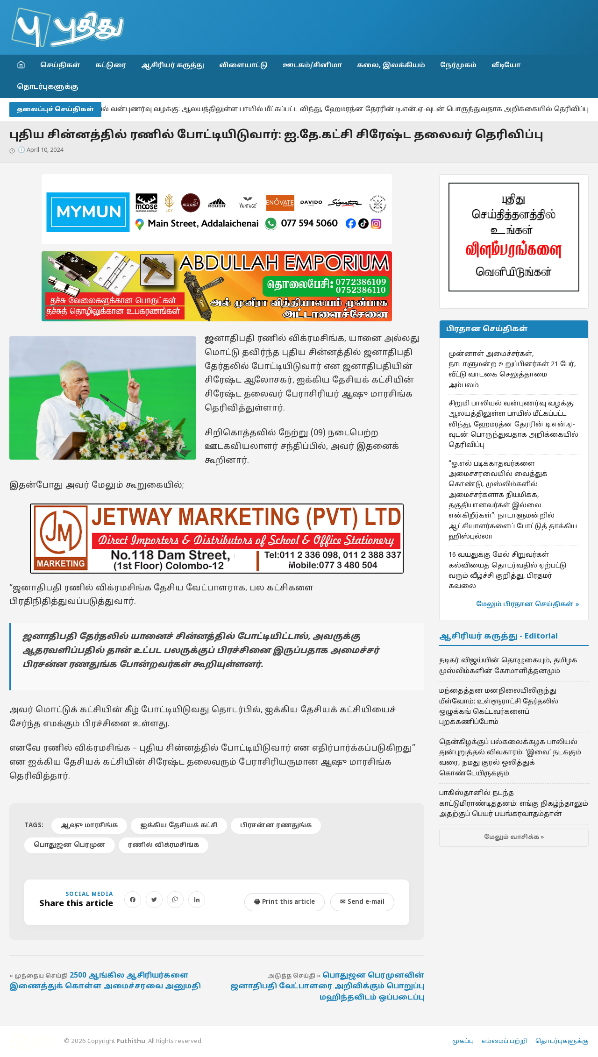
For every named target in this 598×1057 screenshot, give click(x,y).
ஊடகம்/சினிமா (312, 65)
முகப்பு (463, 1041)
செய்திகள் (60, 65)
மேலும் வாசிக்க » (514, 837)
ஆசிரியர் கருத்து (172, 65)
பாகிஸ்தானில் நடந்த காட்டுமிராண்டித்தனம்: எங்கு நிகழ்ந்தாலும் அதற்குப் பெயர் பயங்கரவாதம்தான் (513, 803)
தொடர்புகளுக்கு (47, 87)
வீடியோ (505, 65)
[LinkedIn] (196, 899)
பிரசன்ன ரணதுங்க (276, 826)
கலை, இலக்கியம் (391, 65)
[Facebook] (132, 899)
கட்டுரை (110, 65)
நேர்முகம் (458, 65)
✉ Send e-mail (362, 902)
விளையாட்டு (243, 65)
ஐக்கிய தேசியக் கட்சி (179, 826)
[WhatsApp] (175, 899)
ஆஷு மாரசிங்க (89, 826)
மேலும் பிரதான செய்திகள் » (527, 605)
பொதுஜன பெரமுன (70, 845)
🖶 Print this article (284, 902)
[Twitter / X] (154, 899)
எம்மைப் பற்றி (504, 1041)
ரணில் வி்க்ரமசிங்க (163, 845)
